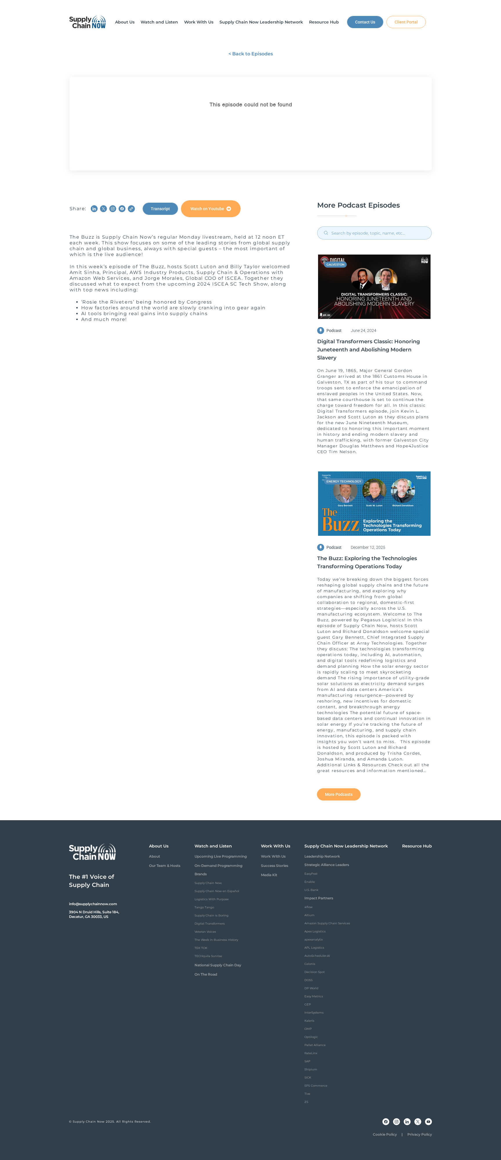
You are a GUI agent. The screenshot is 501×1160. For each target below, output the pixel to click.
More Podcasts (339, 794)
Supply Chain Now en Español (217, 891)
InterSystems (314, 1012)
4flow (308, 907)
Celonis (309, 964)
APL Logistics (314, 948)
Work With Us (273, 856)
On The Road (206, 974)
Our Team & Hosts (164, 865)
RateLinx (310, 1053)
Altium (309, 915)
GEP (307, 1004)
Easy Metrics (313, 996)
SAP (307, 1061)
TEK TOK (201, 948)
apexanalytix (313, 939)
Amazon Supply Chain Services (327, 923)
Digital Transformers (210, 923)
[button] (125, 22)
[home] (87, 22)
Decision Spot (314, 972)
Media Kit (269, 875)
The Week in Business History (216, 940)
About (154, 856)
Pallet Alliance (315, 1045)
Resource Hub (417, 846)
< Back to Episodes (250, 54)
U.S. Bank (311, 890)
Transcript (160, 208)
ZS (306, 1102)
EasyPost (310, 874)
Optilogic (311, 1037)
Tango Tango (204, 907)
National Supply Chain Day (218, 965)
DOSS (308, 980)
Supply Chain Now (208, 883)
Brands (201, 874)
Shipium (310, 1069)
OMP (308, 1029)
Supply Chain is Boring (211, 915)
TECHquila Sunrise (208, 956)
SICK (307, 1077)
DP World (311, 988)
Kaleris (309, 1021)
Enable (309, 882)
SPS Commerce (315, 1086)
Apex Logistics (315, 931)
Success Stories (274, 865)
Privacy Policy (419, 1134)
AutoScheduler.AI (317, 956)
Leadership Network (322, 856)
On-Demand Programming (218, 865)
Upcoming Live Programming (221, 856)
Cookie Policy (385, 1134)
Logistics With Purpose (212, 899)
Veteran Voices (205, 932)
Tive (307, 1094)
